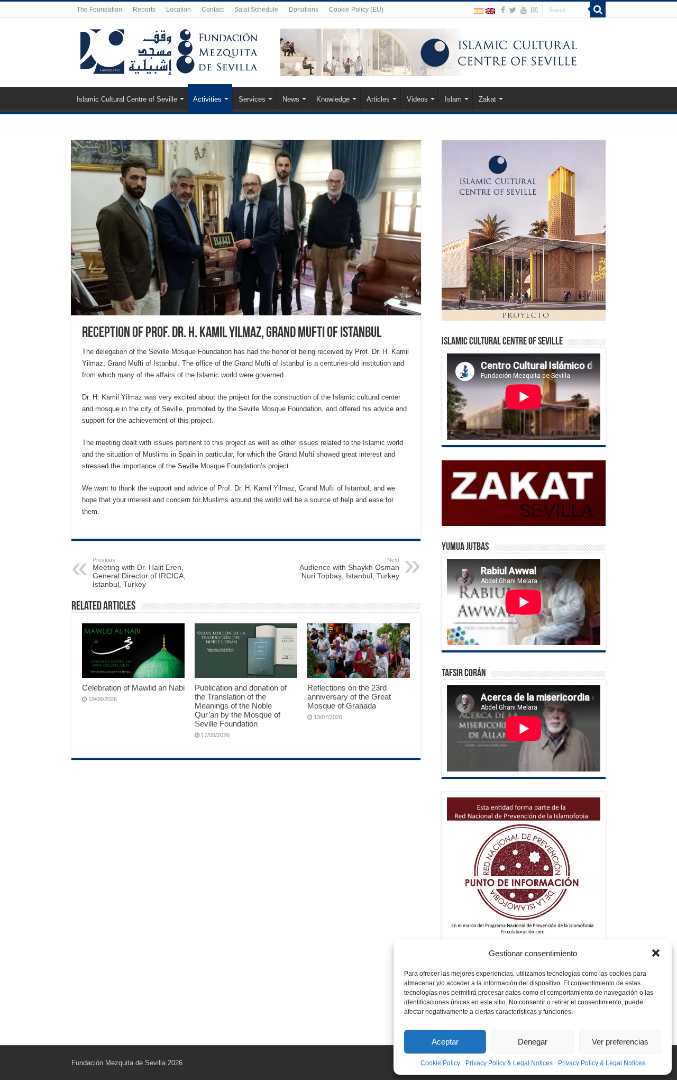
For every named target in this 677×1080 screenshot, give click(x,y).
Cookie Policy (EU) (356, 9)
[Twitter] (512, 10)
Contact (213, 9)
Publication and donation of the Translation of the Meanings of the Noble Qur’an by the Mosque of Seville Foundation (241, 705)
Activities (207, 99)
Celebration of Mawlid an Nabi (133, 687)
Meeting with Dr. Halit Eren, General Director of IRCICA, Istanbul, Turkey (139, 572)
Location (178, 9)
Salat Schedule (256, 9)
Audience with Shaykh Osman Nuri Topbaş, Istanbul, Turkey (349, 568)
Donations (303, 9)
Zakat (487, 99)
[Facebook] (503, 10)
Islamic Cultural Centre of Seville (127, 99)
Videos (417, 99)
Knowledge (333, 99)
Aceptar (445, 1041)
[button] (656, 953)
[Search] (598, 9)
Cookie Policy (440, 1063)
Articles (378, 99)
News (290, 99)
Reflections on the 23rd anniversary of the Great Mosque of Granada (349, 696)
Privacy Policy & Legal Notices (509, 1063)
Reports (144, 9)
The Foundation (99, 9)
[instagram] (534, 10)
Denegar (532, 1041)
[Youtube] (523, 10)
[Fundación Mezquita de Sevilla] (169, 49)
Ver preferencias (620, 1041)
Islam (453, 99)
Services (252, 99)
